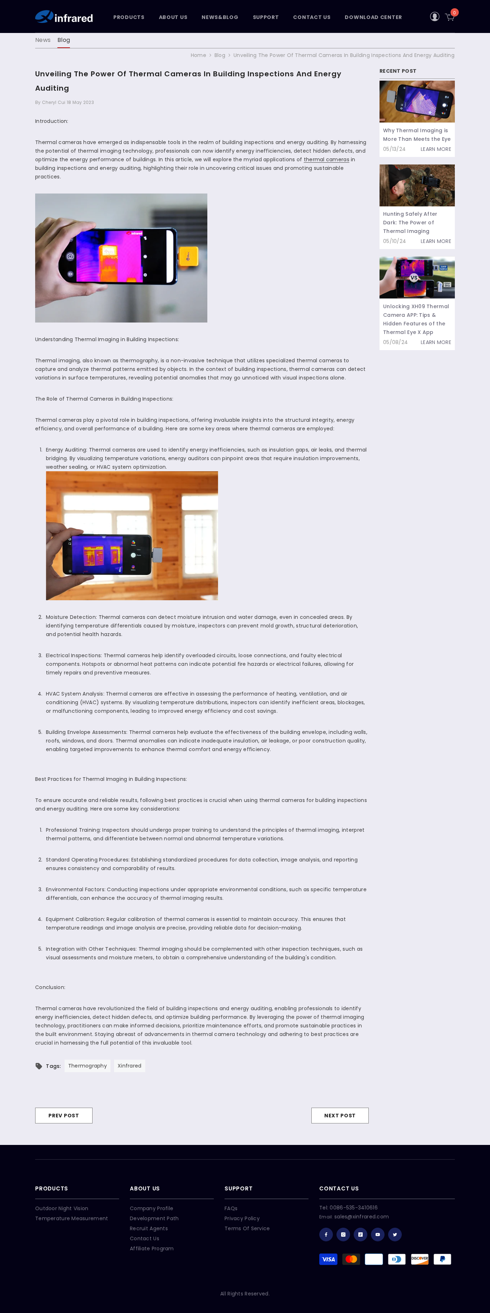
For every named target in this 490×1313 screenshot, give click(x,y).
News (43, 40)
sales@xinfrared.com (361, 1216)
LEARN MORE (436, 149)
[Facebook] (326, 1234)
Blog (63, 40)
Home (198, 55)
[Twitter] (395, 1234)
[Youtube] (378, 1234)
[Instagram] (343, 1234)
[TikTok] (360, 1234)
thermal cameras (326, 159)
